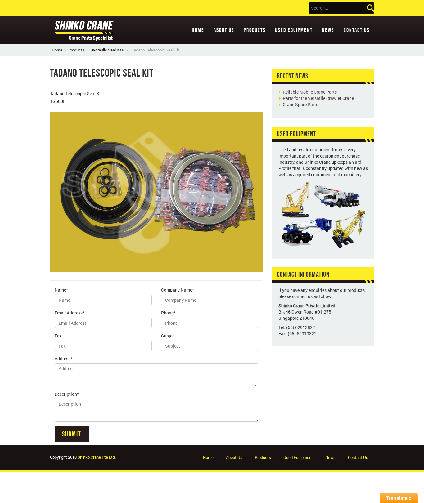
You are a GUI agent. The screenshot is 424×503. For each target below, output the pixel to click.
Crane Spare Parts (300, 104)
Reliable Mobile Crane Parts (310, 92)
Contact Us (357, 30)
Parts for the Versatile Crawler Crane (318, 98)
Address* (63, 359)
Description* (67, 394)
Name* (61, 290)
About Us (224, 30)
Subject (168, 336)
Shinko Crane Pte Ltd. (97, 457)
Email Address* (69, 313)
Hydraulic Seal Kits (107, 50)
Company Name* (177, 290)
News (328, 30)
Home (198, 30)
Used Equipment (294, 30)
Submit (71, 434)
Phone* (168, 313)
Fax (58, 336)
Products (255, 30)
